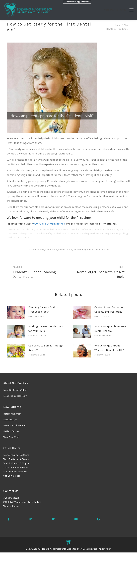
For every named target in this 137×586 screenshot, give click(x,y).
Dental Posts (51, 249)
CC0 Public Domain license (49, 223)
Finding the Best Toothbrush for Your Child (45, 328)
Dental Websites (68, 549)
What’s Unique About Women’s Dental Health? (109, 348)
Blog (42, 249)
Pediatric (77, 249)
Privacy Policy (105, 549)
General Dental (65, 249)
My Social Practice (88, 549)
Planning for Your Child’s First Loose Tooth (43, 309)
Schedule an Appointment (77, 2)
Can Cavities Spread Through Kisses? (45, 348)
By (88, 249)
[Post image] (16, 312)
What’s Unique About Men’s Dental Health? (111, 328)
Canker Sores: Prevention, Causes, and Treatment (109, 309)
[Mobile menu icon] (131, 10)
